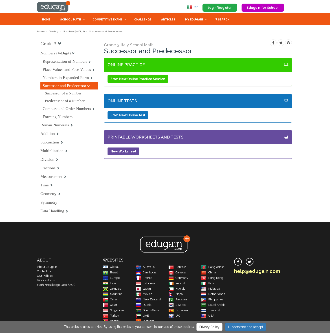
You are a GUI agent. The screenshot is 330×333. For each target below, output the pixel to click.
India (113, 283)
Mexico (147, 294)
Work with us (46, 280)
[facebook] (238, 262)
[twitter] (249, 262)
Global (114, 266)
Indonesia (149, 283)
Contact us (44, 271)
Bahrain (181, 267)
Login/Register (220, 7)
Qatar (113, 304)
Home (46, 19)
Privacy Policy (209, 327)
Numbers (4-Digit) (74, 31)
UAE (146, 315)
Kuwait (180, 288)
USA (211, 315)
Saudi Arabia (216, 304)
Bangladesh (216, 267)
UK (178, 315)
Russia (147, 304)
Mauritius (116, 294)
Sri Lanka (182, 310)
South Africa (151, 310)
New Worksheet (123, 151)
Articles (168, 19)
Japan (147, 288)
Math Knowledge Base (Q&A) (56, 284)
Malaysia (214, 288)
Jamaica (115, 288)
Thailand (214, 310)
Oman (114, 299)
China (212, 272)
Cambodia (149, 272)
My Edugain (194, 19)
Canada (181, 272)
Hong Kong (215, 277)
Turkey (114, 315)
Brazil (114, 272)
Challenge (143, 19)
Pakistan (181, 299)
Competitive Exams (107, 19)
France (147, 277)
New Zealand (152, 299)
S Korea (181, 304)
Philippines (215, 299)
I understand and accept (245, 327)
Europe (115, 277)
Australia (149, 267)
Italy (195, 6)
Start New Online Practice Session (137, 79)
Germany (182, 277)
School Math (70, 19)
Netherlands (216, 294)
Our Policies (45, 275)
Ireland (180, 283)
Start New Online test (127, 115)
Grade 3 (53, 31)
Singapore (117, 310)
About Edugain (47, 266)
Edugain (54, 6)
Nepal (180, 294)
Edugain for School (263, 7)
